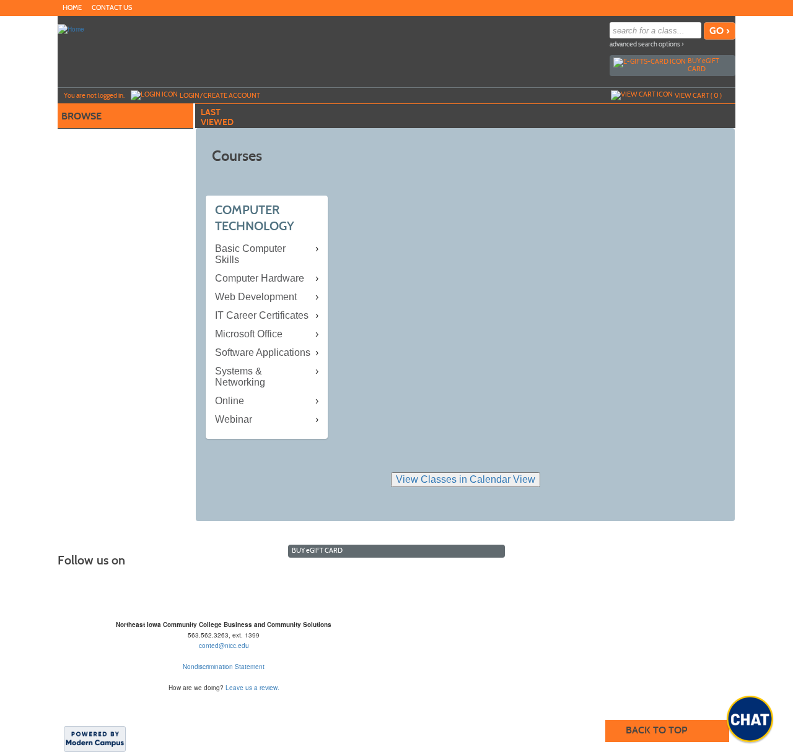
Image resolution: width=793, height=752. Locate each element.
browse (81, 116)
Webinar (233, 419)
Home (72, 8)
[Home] (71, 28)
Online (229, 400)
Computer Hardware (259, 278)
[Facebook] (703, 7)
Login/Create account (220, 95)
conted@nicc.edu (224, 645)
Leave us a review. (252, 687)
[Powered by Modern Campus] (95, 738)
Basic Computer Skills (250, 254)
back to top (656, 730)
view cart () (698, 95)
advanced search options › (647, 44)
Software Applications (262, 352)
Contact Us (112, 8)
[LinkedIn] (728, 7)
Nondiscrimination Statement (224, 666)
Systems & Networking (240, 376)
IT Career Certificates (262, 315)
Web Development (256, 297)
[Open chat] (750, 719)
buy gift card (703, 64)
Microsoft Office (249, 334)
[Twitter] (716, 7)
